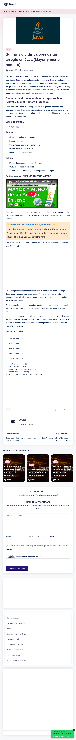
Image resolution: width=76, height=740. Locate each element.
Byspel (22, 420)
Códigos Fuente (24, 229)
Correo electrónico (37, 536)
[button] (26, 424)
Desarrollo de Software (16, 623)
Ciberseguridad (13, 618)
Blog (9, 629)
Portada (5, 11)
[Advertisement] (38, 268)
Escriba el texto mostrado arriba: (28, 557)
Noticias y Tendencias (16, 650)
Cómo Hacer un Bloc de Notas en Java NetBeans (37, 472)
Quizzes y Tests (13, 655)
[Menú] (72, 4)
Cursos (37, 229)
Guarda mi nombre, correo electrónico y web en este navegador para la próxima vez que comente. (39, 546)
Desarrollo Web (13, 639)
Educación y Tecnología (16, 634)
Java (8, 49)
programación (60, 87)
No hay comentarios (27, 70)
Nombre (9, 536)
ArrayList (50, 80)
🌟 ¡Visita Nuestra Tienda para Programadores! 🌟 (31, 224)
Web (52, 536)
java (8, 409)
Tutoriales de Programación (18, 660)
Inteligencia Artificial (15, 645)
